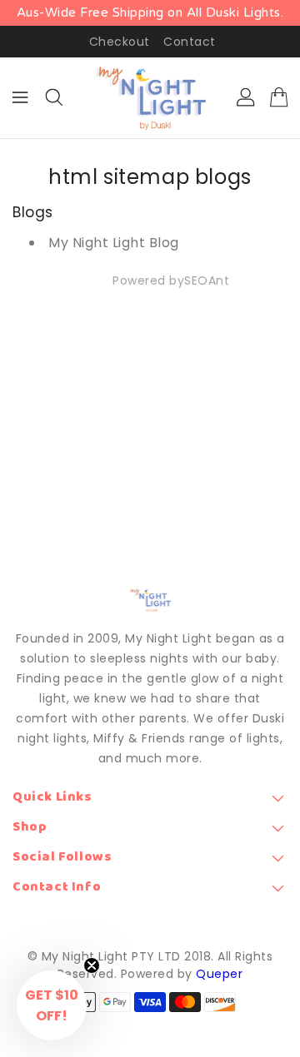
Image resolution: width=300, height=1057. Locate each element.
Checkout (119, 41)
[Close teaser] (91, 965)
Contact (189, 41)
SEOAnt (206, 280)
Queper (219, 973)
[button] (52, 1005)
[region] (150, 13)
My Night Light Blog (113, 242)
